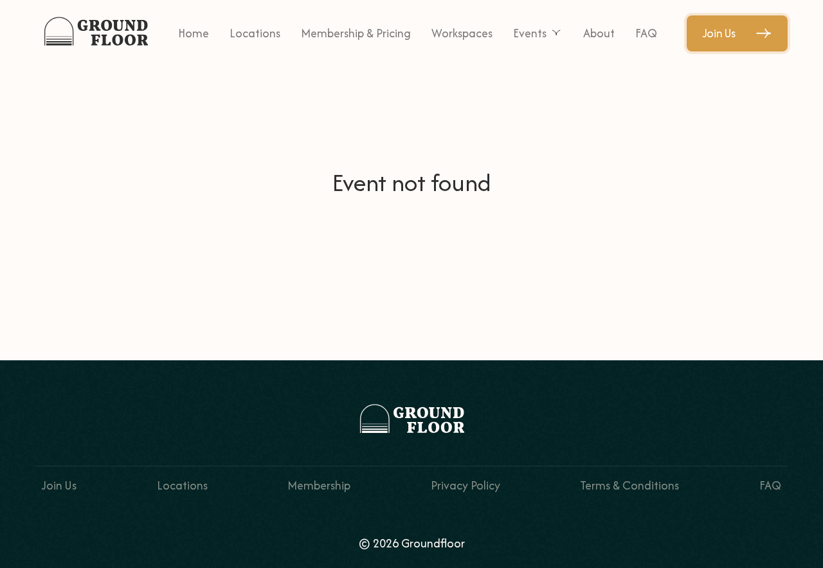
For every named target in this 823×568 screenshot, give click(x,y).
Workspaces (462, 33)
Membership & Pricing (356, 33)
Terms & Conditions (629, 485)
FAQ (646, 33)
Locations (255, 33)
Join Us (719, 33)
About (599, 33)
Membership (318, 485)
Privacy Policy (465, 485)
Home (193, 33)
